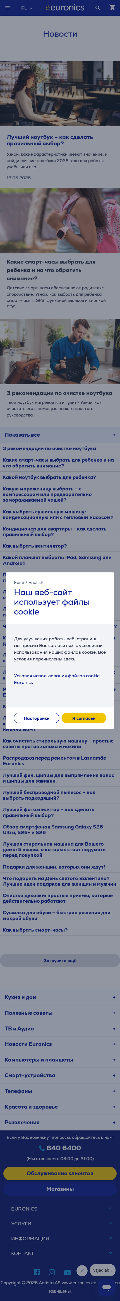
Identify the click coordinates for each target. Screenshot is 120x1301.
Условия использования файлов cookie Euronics (57, 679)
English (35, 582)
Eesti (19, 582)
